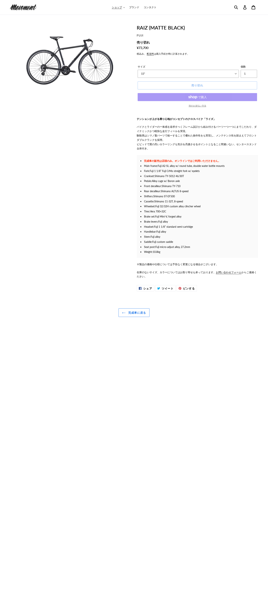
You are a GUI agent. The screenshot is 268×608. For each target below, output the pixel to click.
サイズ (141, 66)
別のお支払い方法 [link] (197, 105)
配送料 (150, 53)
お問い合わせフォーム (228, 272)
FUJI (140, 35)
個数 (243, 66)
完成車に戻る (136, 312)
